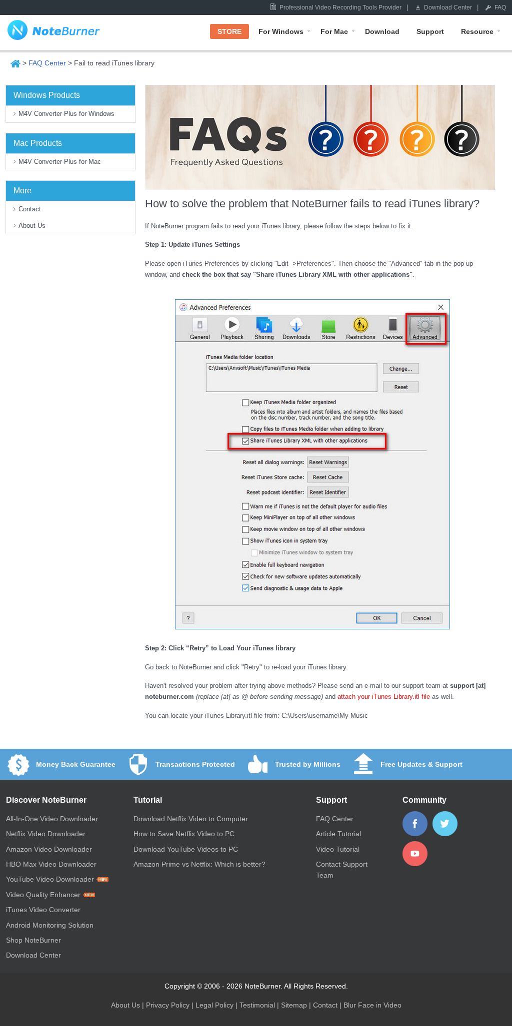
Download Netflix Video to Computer (191, 819)
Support (430, 31)
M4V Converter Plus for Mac (59, 161)
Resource (477, 31)
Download (382, 31)
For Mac (334, 31)
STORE (230, 31)
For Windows (281, 31)
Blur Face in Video (373, 1005)
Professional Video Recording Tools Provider (341, 7)
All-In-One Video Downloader (52, 819)
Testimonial (257, 1005)
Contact (29, 209)
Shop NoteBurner (33, 940)
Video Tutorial (338, 849)
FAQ (500, 7)
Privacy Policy (168, 1005)
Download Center (448, 7)
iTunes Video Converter (43, 910)
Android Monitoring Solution (50, 925)
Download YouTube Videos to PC (186, 849)
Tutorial (148, 800)
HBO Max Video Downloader (51, 864)
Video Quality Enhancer (44, 895)
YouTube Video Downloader (51, 879)
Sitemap (294, 1005)
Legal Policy (215, 1005)
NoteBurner (53, 32)
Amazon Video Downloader (49, 849)
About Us (32, 225)
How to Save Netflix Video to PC (184, 834)
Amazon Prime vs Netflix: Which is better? (200, 864)
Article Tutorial (338, 834)
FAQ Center (47, 63)
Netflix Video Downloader (46, 834)
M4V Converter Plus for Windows (66, 113)
